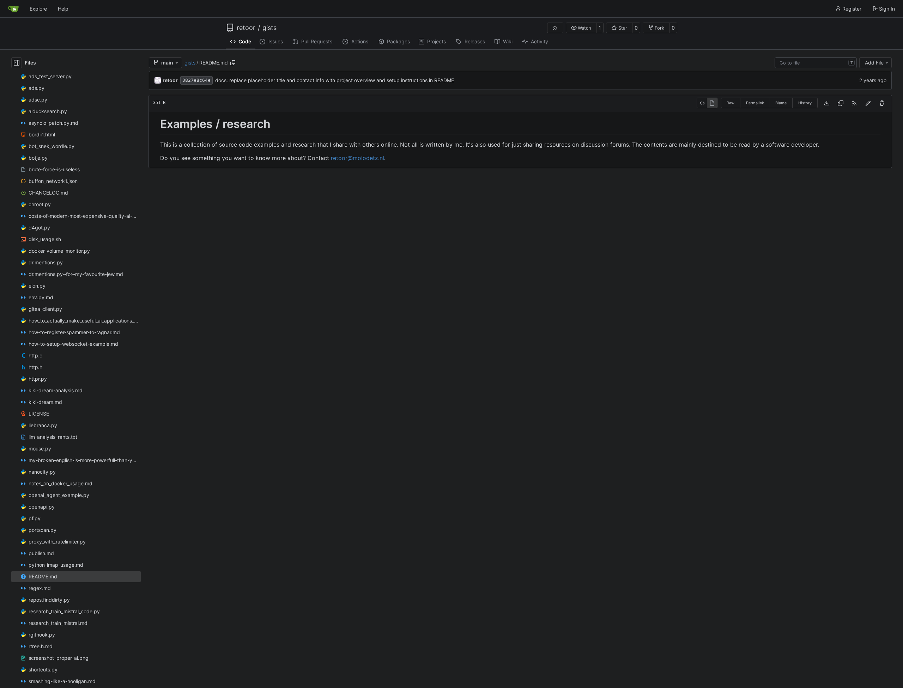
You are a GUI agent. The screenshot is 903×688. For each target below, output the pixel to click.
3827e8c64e (196, 80)
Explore (38, 9)
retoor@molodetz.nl (357, 157)
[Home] (13, 8)
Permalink (755, 102)
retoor (246, 27)
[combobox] (816, 62)
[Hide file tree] (16, 62)
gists (269, 27)
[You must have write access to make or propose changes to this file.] (881, 103)
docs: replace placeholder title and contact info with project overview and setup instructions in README (334, 80)
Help (63, 9)
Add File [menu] (874, 63)
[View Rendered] (712, 103)
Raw (730, 102)
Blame (781, 102)
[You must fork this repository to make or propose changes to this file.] (868, 103)
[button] (581, 28)
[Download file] (826, 103)
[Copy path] (232, 62)
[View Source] (702, 103)
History (805, 102)
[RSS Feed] (555, 28)
